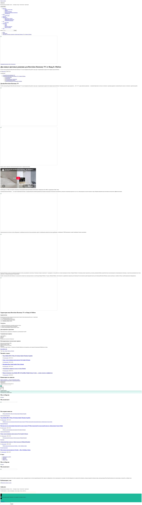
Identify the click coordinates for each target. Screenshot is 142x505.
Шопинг (4, 16)
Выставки (7, 22)
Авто (6, 24)
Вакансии (4, 457)
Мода (4, 14)
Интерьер (4, 8)
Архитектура (7, 13)
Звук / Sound (5, 350)
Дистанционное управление (11, 79)
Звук (10, 64)
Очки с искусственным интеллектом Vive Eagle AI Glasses (16, 360)
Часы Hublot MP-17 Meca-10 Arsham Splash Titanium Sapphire (18, 355)
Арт (3, 21)
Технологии (5, 17)
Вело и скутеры (8, 27)
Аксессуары (7, 15)
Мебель (6, 10)
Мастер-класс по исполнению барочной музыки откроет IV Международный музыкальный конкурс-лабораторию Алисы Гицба (31, 425)
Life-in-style (6, 357)
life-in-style (4, 71)
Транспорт (5, 23)
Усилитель (7, 78)
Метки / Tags (5, 459)
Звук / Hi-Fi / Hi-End (8, 18)
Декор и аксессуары (8, 9)
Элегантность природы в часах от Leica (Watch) (14, 368)
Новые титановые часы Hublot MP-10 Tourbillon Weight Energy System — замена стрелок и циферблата (28, 372)
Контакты (4, 458)
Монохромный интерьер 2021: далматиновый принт (10, 380)
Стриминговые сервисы (10, 80)
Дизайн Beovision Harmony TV (9, 75)
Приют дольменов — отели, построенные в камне (9, 379)
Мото (6, 25)
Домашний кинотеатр (9, 20)
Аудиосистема (8, 77)
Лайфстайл (2, 2)
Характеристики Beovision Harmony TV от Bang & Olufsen (14, 76)
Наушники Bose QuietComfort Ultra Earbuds (13, 364)
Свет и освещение (8, 11)
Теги (3, 28)
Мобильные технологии (9, 19)
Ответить (2, 501)
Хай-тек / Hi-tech (11, 350)
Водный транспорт (8, 26)
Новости (6, 423)
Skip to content (3, 0)
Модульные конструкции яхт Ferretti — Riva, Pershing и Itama (15, 450)
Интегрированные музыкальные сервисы (13, 81)
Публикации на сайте (7, 456)
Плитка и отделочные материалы (11, 12)
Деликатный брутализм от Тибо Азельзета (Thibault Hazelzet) (15, 442)
